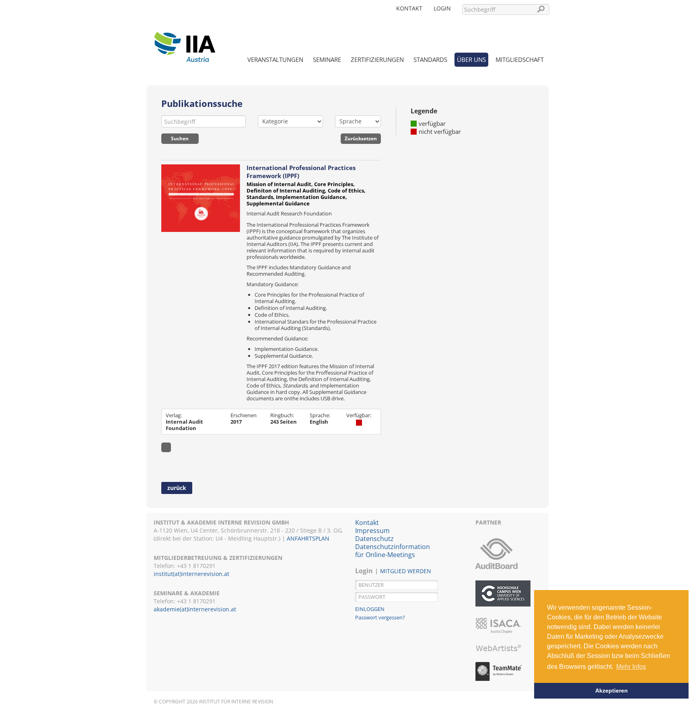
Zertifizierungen (377, 59)
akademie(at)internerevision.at (195, 609)
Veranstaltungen (275, 59)
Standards (430, 59)
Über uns (471, 59)
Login (442, 8)
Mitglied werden (405, 571)
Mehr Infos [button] (631, 666)
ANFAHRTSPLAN (308, 538)
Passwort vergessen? (380, 617)
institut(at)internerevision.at (191, 574)
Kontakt (409, 8)
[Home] (184, 42)
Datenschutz (374, 538)
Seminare (327, 59)
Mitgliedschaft (520, 59)
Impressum (372, 530)
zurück (176, 488)
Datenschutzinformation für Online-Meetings (392, 550)
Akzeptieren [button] (611, 690)
